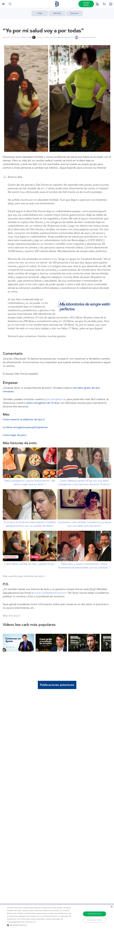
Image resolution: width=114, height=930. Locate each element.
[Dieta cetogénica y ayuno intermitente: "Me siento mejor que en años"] (30, 462)
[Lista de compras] (104, 4)
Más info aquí (11, 615)
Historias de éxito (89, 37)
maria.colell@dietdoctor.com (50, 592)
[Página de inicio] (57, 4)
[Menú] (3, 4)
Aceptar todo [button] (94, 914)
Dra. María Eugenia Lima (64, 37)
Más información (28, 922)
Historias (57, 13)
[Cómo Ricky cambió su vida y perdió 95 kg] (30, 546)
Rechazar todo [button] (94, 920)
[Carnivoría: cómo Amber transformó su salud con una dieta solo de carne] (84, 504)
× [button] (112, 907)
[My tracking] (97, 4)
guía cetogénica (53, 399)
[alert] (57, 917)
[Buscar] (10, 4)
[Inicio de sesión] (110, 4)
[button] (39, 925)
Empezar (74, 13)
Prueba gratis (86, 4)
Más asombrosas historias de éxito (23, 576)
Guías (39, 13)
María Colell (26, 37)
